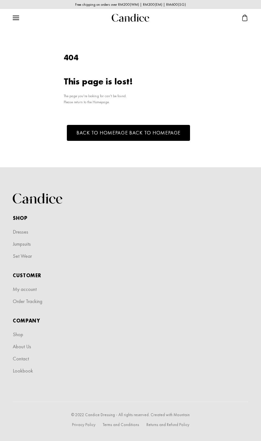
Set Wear (22, 256)
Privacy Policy (83, 424)
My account (25, 289)
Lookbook (23, 370)
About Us (22, 346)
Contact (21, 358)
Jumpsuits (22, 244)
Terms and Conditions (121, 424)
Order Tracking (27, 301)
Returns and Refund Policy (167, 424)
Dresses (20, 231)
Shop (18, 334)
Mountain (181, 414)
